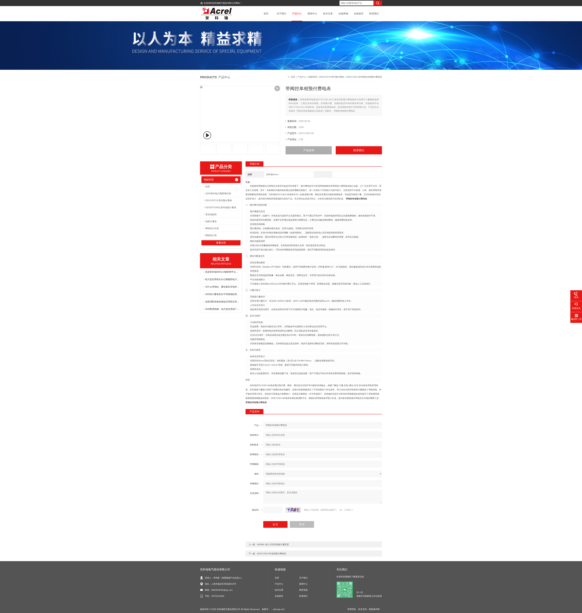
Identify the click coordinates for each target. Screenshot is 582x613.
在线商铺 (343, 13)
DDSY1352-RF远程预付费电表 (271, 553)
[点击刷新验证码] (293, 509)
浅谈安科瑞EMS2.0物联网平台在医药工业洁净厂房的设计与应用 (222, 272)
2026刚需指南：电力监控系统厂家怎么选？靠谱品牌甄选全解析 (222, 309)
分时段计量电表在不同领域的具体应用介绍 (222, 294)
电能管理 (312, 77)
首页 (266, 13)
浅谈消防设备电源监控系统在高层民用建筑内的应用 (222, 301)
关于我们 (281, 13)
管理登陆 (351, 609)
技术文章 (328, 13)
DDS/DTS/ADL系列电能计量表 (220, 207)
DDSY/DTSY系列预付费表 (331, 77)
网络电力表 (211, 235)
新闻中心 (312, 13)
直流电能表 (211, 214)
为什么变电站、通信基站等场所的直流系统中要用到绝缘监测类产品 (222, 286)
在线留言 (359, 13)
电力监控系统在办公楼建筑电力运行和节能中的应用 (222, 279)
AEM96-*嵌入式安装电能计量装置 (273, 544)
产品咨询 (308, 150)
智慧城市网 (374, 609)
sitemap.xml (278, 609)
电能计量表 (211, 221)
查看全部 (221, 242)
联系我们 (374, 13)
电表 (207, 186)
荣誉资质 (303, 590)
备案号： (266, 609)
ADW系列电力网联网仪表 (218, 193)
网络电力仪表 (212, 228)
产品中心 (297, 13)
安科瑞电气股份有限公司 (224, 3)
